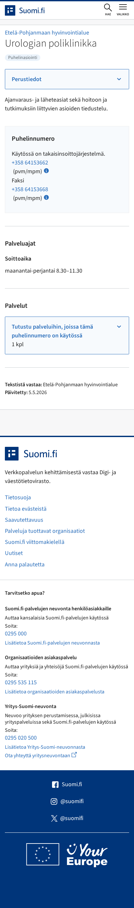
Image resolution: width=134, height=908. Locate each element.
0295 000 (16, 634)
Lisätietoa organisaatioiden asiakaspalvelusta (54, 691)
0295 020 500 (21, 738)
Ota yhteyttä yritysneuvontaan (48, 755)
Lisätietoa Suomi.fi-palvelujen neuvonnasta (52, 643)
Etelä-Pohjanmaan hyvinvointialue (47, 33)
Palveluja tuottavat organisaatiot (45, 531)
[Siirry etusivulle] (30, 10)
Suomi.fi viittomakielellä (34, 542)
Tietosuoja (18, 497)
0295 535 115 (21, 682)
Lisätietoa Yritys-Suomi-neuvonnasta (45, 747)
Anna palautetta (25, 564)
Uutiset (14, 553)
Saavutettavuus (24, 520)
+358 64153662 (30, 163)
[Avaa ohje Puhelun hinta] (46, 170)
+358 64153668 (30, 189)
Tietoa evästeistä (26, 509)
